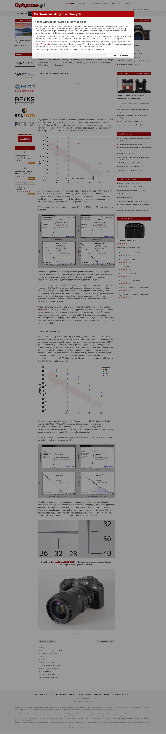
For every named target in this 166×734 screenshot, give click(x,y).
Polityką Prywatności (42, 44)
